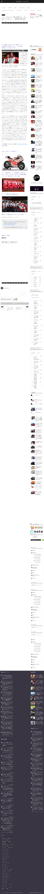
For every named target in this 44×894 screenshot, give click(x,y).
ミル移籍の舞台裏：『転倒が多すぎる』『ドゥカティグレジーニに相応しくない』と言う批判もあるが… (7, 821)
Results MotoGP (38, 555)
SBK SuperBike (36, 607)
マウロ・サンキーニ (4, 882)
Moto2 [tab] (39, 212)
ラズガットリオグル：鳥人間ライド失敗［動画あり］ (7, 763)
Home (4, 7)
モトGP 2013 (14, 242)
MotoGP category (37, 554)
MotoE (34, 570)
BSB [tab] (33, 199)
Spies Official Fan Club (5, 844)
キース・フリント (4, 861)
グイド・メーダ (4, 864)
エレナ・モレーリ (4, 859)
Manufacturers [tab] (35, 297)
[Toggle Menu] (1, 1)
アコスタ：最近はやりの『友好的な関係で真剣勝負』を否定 (7, 795)
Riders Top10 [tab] (35, 295)
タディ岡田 (9, 870)
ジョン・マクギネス (4, 867)
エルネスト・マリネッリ (5, 858)
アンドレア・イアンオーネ (5, 853)
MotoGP (10, 7)
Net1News (9, 841)
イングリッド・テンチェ (5, 855)
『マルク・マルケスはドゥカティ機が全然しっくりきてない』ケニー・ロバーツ (7, 687)
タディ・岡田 (4, 870)
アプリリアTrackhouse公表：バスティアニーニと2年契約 (7, 708)
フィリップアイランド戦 (5, 876)
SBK (16, 7)
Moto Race (22, 7)
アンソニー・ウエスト (5, 852)
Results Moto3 (38, 562)
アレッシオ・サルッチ (5, 850)
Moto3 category (37, 560)
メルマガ (39, 10)
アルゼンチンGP (10, 847)
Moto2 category (37, 557)
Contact (32, 10)
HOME (34, 550)
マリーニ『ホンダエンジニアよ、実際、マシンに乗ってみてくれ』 (7, 814)
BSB (28, 7)
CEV (33, 572)
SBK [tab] (39, 196)
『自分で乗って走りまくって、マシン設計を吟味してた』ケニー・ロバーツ (7, 676)
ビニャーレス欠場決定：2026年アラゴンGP (7, 808)
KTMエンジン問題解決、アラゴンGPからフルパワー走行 (7, 802)
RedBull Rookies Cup (36, 575)
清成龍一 (3, 888)
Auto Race (19, 10)
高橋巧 (7, 888)
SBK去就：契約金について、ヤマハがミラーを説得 (7, 775)
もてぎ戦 (11, 844)
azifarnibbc (7, 221)
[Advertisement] (15, 34)
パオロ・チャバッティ (5, 873)
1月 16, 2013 (20, 227)
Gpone (4, 242)
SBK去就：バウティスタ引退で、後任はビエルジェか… (7, 703)
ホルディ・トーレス (4, 879)
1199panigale (4, 838)
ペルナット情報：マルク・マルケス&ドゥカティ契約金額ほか (7, 744)
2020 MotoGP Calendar (8, 10)
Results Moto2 (38, 601)
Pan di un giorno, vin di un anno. (16, 892)
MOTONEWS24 (4, 841)
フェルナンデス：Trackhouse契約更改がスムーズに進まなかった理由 (7, 788)
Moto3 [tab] (33, 214)
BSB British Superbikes (35, 568)
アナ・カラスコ (4, 847)
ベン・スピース (9, 242)
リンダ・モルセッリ (4, 885)
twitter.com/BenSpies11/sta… (10, 224)
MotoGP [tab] (34, 196)
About (26, 10)
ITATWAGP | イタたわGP (22, 1)
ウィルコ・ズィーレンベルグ (6, 856)
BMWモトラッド (10, 838)
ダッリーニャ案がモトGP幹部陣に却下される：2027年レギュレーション (7, 828)
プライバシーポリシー (6, 892)
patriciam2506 (13, 221)
